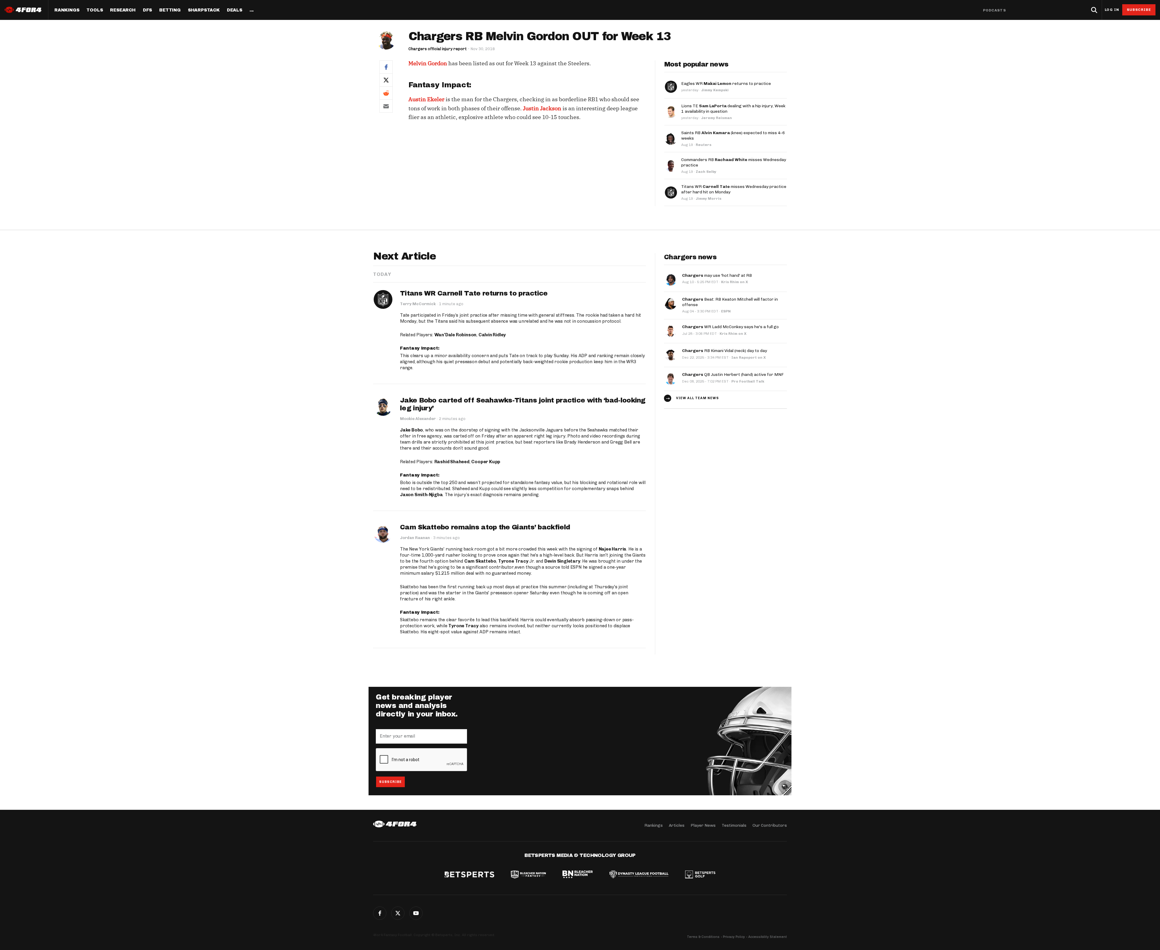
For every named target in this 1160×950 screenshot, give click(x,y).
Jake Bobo (411, 430)
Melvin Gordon (427, 63)
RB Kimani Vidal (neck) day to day (724, 350)
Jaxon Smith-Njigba (421, 494)
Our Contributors (769, 825)
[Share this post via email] (386, 106)
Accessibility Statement (767, 937)
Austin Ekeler (426, 99)
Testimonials (734, 825)
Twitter (398, 913)
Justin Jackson (542, 108)
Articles (677, 825)
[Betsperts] (469, 875)
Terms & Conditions (703, 937)
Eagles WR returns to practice (726, 83)
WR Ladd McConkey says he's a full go (730, 326)
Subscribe (1139, 10)
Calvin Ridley (492, 335)
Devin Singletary (562, 561)
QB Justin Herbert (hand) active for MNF (733, 374)
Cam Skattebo (480, 561)
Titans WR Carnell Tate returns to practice (474, 293)
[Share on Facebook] (386, 66)
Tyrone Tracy (513, 561)
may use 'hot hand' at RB (717, 275)
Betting (170, 10)
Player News (703, 825)
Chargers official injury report (437, 49)
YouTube (416, 913)
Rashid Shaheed (451, 461)
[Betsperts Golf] (700, 875)
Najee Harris (613, 549)
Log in (1112, 10)
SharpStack (204, 10)
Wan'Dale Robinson (455, 335)
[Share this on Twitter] (386, 79)
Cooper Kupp (485, 461)
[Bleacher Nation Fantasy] (528, 875)
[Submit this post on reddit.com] (386, 92)
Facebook (379, 913)
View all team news (697, 398)
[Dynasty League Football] (639, 875)
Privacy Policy (734, 937)
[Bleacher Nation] (577, 875)
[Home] (395, 824)
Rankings (66, 10)
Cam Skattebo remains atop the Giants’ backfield (485, 527)
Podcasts (994, 10)
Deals (234, 10)
